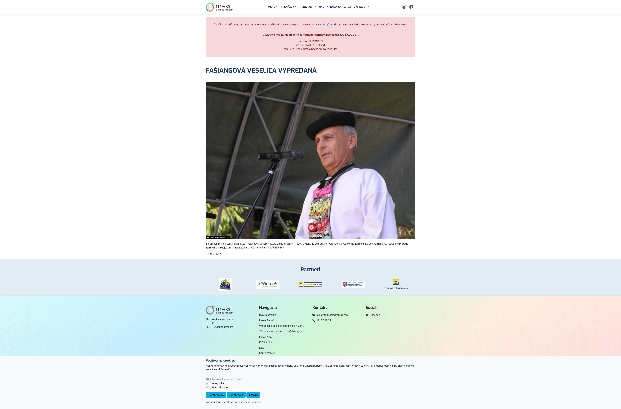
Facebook (375, 315)
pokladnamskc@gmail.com (326, 24)
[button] (278, 7)
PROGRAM (265, 342)
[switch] (208, 383)
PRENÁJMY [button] (287, 7)
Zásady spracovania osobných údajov (241, 402)
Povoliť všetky (216, 394)
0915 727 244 (324, 320)
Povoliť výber (236, 394)
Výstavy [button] (359, 7)
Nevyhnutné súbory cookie (227, 379)
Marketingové (220, 387)
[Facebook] (411, 7)
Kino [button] (321, 7)
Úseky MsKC (266, 320)
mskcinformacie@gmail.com (332, 315)
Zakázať (253, 394)
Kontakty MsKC (268, 353)
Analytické (218, 383)
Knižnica (336, 7)
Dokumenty (265, 336)
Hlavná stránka (267, 315)
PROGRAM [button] (306, 7)
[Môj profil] (404, 7)
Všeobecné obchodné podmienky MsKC (281, 325)
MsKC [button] (271, 7)
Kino (261, 347)
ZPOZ (347, 7)
